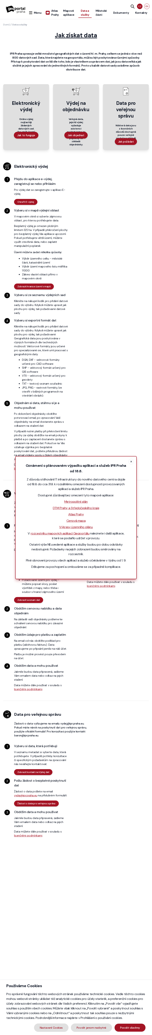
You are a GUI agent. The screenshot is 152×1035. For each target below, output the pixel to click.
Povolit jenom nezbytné (91, 1027)
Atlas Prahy (76, 514)
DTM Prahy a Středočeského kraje (76, 508)
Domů (6, 24)
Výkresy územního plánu (76, 527)
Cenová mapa (76, 521)
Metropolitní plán (76, 502)
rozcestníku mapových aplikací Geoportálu (60, 533)
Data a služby (19, 24)
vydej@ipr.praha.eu (25, 795)
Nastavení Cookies (51, 1027)
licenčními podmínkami (28, 689)
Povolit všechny (130, 1027)
